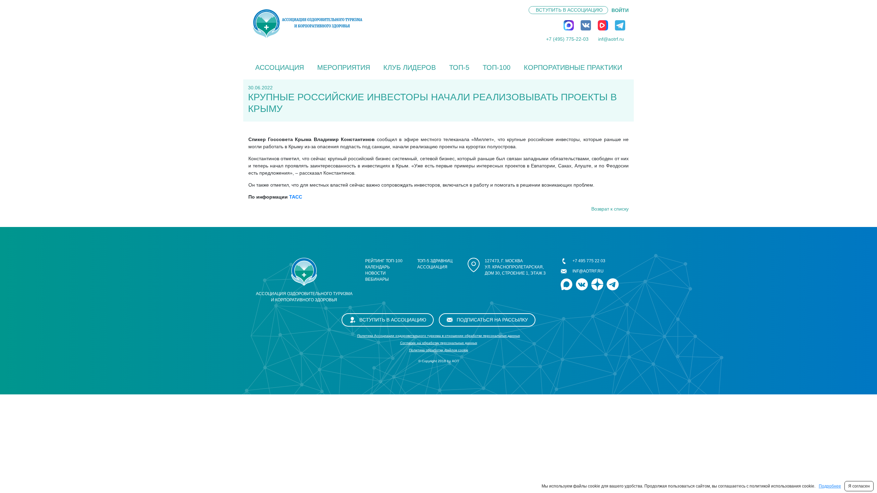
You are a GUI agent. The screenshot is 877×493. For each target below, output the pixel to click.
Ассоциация (279, 67)
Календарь (377, 267)
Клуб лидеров (409, 67)
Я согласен (859, 486)
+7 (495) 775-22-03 (567, 39)
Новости (375, 273)
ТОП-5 (459, 67)
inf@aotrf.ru (611, 39)
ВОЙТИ (620, 10)
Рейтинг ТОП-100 (384, 260)
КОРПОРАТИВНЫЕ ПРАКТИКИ (573, 67)
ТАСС (295, 197)
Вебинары (377, 279)
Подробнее (830, 486)
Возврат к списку (610, 209)
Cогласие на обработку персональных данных (438, 343)
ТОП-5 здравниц (435, 260)
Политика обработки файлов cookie (438, 350)
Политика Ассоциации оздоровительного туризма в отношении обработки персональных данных (438, 336)
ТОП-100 (496, 67)
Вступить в (569, 10)
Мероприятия (343, 67)
